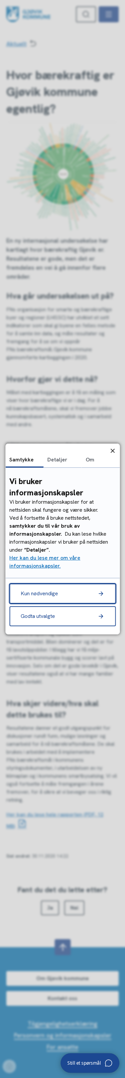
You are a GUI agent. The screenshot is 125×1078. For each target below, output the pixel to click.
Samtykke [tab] (21, 459)
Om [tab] (90, 459)
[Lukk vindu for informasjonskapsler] (112, 450)
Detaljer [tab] (57, 459)
